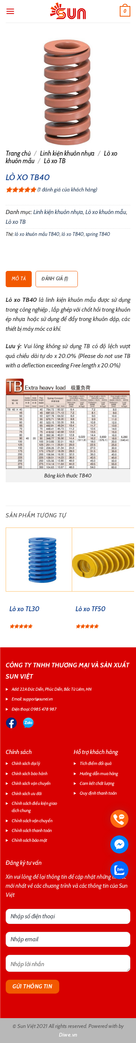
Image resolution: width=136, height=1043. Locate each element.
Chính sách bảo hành (30, 773)
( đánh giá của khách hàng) (67, 189)
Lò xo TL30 (24, 609)
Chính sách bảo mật (29, 840)
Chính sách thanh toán (32, 830)
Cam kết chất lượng (97, 783)
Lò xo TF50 (91, 609)
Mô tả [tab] (19, 278)
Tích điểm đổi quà (95, 763)
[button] (10, 11)
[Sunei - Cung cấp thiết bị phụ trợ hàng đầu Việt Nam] (68, 11)
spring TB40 (98, 234)
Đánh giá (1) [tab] (55, 278)
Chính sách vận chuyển (31, 783)
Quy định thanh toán (98, 793)
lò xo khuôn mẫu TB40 (37, 234)
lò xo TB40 (73, 234)
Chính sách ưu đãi (27, 793)
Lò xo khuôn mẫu (105, 212)
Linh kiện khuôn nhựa (67, 153)
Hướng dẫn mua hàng (99, 773)
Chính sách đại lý (26, 763)
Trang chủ (18, 153)
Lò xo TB (55, 161)
